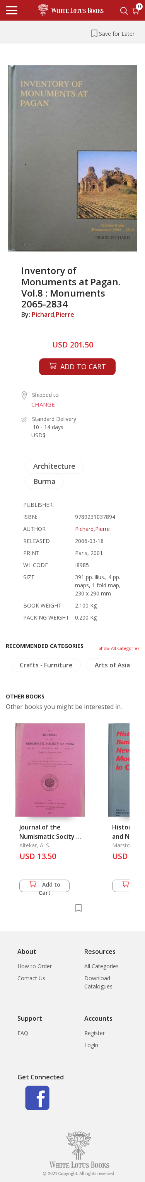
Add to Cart (50, 886)
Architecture (54, 466)
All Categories (101, 966)
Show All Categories (119, 648)
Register (94, 1033)
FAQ (22, 1033)
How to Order (34, 966)
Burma (44, 481)
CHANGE (43, 404)
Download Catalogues (98, 982)
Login (91, 1045)
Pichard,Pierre (53, 314)
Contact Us (31, 978)
